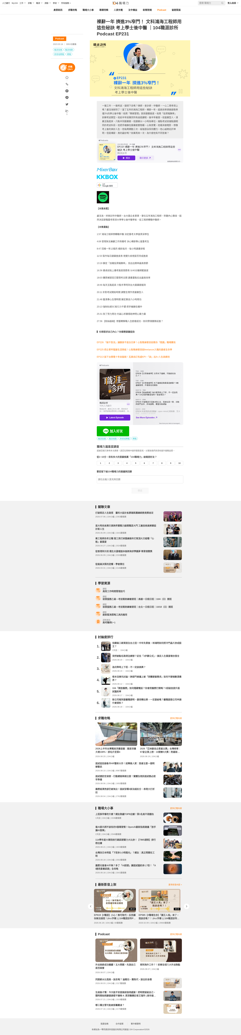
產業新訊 (58, 10)
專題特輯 (103, 10)
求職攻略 (72, 10)
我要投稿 (104, 1024)
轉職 (69, 54)
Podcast (161, 10)
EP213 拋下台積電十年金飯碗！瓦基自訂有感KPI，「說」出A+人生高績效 (133, 357)
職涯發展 (58, 50)
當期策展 (176, 10)
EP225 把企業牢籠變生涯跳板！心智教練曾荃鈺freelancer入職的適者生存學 (134, 349)
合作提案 (119, 1024)
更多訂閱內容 (176, 718)
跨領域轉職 (59, 54)
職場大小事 (88, 10)
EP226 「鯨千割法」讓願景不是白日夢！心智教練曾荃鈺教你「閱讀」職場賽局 (136, 342)
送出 (140, 490)
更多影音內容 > (175, 885)
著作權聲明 (136, 1024)
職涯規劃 (69, 50)
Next (186, 906)
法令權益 (132, 10)
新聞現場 (147, 10)
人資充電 (118, 10)
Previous (90, 906)
